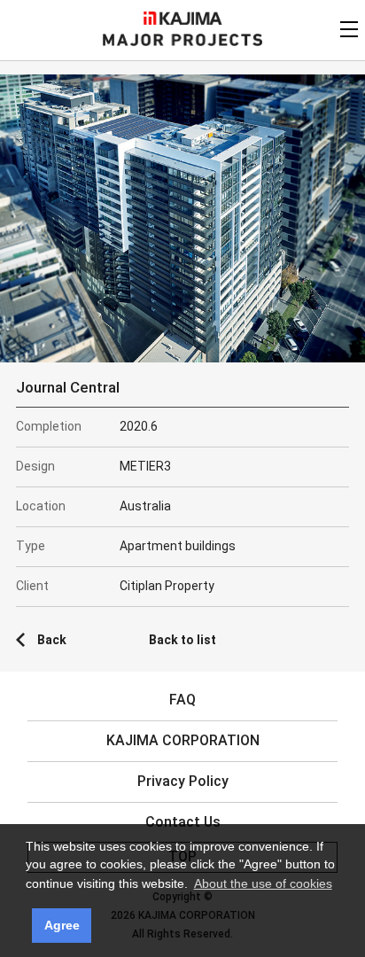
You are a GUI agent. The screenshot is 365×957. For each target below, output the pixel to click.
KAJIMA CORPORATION (183, 18)
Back (51, 640)
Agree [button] (62, 925)
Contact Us (183, 821)
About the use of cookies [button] (263, 883)
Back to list (182, 640)
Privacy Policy (183, 781)
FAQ (182, 699)
